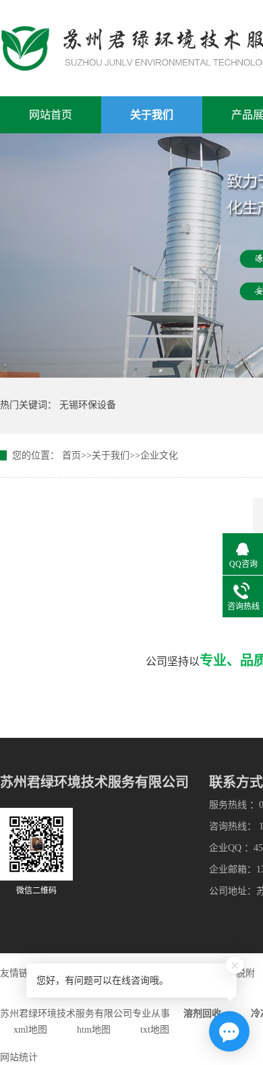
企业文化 (159, 455)
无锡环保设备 (87, 405)
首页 (71, 455)
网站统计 (19, 1057)
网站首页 (50, 115)
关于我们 (151, 115)
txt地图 (154, 1030)
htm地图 (94, 1030)
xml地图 (30, 1030)
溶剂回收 (202, 1013)
